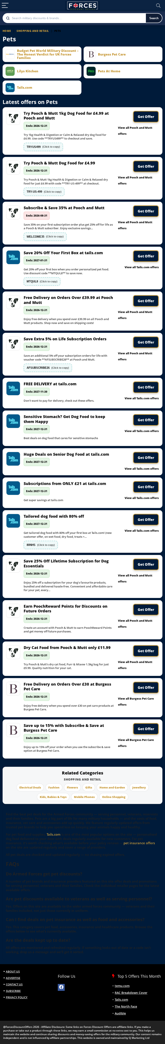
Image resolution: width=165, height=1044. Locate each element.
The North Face (126, 1006)
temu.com (122, 986)
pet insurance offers (139, 843)
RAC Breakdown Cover (131, 993)
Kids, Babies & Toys (53, 797)
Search (154, 18)
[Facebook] (61, 987)
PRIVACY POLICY (17, 997)
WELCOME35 (45, 236)
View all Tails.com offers (142, 267)
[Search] (158, 5)
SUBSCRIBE (13, 991)
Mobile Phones (84, 797)
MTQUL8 (42, 281)
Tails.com (53, 834)
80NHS (41, 545)
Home (7, 31)
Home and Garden (112, 787)
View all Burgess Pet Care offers (136, 701)
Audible (120, 1013)
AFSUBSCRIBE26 (48, 367)
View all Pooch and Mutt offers (135, 131)
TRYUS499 (43, 147)
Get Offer (146, 116)
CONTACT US (14, 984)
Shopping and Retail (33, 31)
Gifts (88, 787)
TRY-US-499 (44, 191)
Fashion (54, 787)
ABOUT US (13, 971)
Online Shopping (113, 797)
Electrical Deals (30, 787)
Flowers (72, 787)
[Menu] (5, 5)
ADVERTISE (13, 978)
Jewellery (139, 787)
